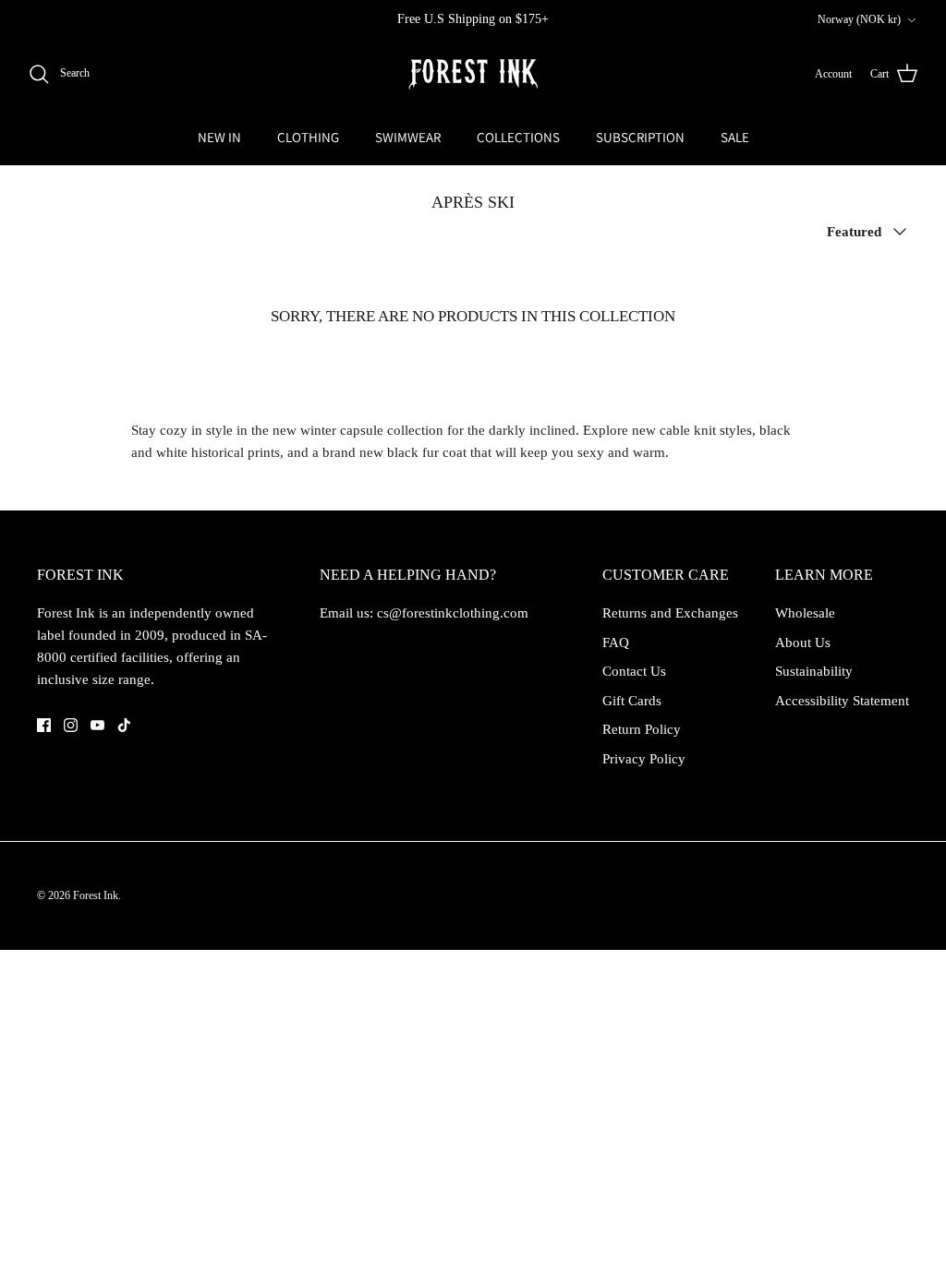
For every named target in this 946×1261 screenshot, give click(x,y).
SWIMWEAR (408, 137)
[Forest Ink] (473, 74)
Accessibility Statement (842, 700)
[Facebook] (44, 725)
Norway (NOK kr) (859, 19)
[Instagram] (71, 725)
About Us (803, 642)
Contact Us (634, 671)
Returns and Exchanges (670, 613)
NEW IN (219, 137)
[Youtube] (97, 725)
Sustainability (814, 671)
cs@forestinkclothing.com (452, 613)
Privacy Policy (643, 758)
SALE (735, 137)
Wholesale (805, 613)
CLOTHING (308, 137)
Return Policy (641, 729)
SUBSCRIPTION (640, 137)
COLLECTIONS (518, 137)
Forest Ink (95, 895)
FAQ (615, 642)
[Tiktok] (124, 725)
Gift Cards (631, 700)
